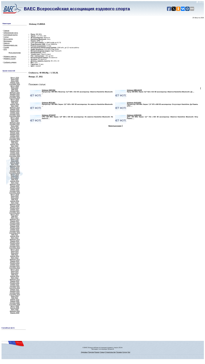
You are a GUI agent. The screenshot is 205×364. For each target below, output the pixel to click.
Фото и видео (8, 39)
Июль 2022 (15, 126)
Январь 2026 (14, 82)
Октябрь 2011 (15, 286)
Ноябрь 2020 (14, 152)
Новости (6, 43)
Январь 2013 (14, 261)
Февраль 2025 (15, 92)
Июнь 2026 (15, 81)
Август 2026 (14, 77)
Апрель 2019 (14, 181)
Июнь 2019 (15, 178)
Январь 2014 (14, 241)
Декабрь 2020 (15, 151)
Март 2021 (14, 146)
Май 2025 (14, 89)
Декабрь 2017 (15, 208)
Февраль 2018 (15, 204)
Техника (119, 352)
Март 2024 (14, 106)
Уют (128, 352)
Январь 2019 (14, 186)
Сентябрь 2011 (14, 288)
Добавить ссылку (9, 58)
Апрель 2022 (14, 127)
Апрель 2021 (14, 144)
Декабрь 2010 (15, 291)
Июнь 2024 (15, 101)
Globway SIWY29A (48, 90)
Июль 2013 (15, 251)
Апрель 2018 (14, 201)
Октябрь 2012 (15, 266)
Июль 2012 (15, 271)
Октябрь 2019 (15, 171)
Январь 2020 (14, 168)
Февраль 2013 (15, 259)
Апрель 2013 (14, 256)
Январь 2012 (14, 281)
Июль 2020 (15, 159)
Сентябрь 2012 (14, 268)
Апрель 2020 (14, 163)
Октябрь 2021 (15, 137)
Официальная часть (10, 33)
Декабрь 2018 (15, 188)
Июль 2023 (15, 119)
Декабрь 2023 (15, 111)
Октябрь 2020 (15, 154)
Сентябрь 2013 (14, 248)
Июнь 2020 (15, 161)
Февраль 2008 (15, 311)
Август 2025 (14, 86)
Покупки (91, 352)
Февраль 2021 (15, 147)
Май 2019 (14, 179)
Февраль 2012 (15, 279)
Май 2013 (14, 254)
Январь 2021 (14, 149)
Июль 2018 (15, 196)
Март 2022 (14, 129)
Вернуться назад (114, 126)
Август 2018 (14, 194)
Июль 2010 (15, 296)
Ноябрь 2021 (14, 136)
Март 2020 (14, 164)
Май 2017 (14, 216)
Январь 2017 (14, 221)
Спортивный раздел (10, 35)
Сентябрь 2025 (14, 84)
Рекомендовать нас (10, 45)
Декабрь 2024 (15, 94)
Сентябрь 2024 (14, 97)
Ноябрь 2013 (14, 244)
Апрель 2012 (14, 276)
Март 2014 (14, 238)
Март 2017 (14, 218)
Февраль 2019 (15, 184)
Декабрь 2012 (15, 263)
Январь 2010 (14, 299)
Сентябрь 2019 (14, 173)
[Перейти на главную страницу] (197, 2)
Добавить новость (9, 56)
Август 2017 (14, 214)
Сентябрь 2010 (14, 294)
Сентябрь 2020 (14, 156)
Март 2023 (14, 121)
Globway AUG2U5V (134, 102)
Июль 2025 (15, 87)
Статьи (6, 37)
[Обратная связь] (200, 2)
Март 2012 (14, 278)
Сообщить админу (9, 62)
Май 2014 (14, 234)
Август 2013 (14, 249)
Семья (102, 352)
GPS (5, 49)
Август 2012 (14, 269)
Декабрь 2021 (15, 134)
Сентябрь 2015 (14, 233)
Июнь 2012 (15, 273)
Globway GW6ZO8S (134, 115)
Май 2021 (14, 142)
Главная (6, 30)
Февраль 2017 (15, 219)
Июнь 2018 (15, 198)
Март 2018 (14, 203)
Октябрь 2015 (15, 231)
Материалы (7, 41)
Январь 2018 (14, 206)
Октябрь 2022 (15, 124)
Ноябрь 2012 (14, 264)
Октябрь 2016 (15, 224)
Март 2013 (14, 258)
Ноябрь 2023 (14, 112)
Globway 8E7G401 (48, 102)
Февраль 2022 (15, 131)
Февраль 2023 (15, 122)
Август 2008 (14, 306)
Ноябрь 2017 (14, 209)
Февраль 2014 (15, 239)
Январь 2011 (14, 289)
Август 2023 (14, 117)
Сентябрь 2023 (14, 116)
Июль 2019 (15, 176)
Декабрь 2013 (15, 243)
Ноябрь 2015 (14, 229)
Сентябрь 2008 (14, 304)
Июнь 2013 (15, 253)
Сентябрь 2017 (14, 213)
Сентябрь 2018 (14, 193)
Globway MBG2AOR (134, 90)
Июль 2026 (15, 79)
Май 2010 (14, 298)
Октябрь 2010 (15, 293)
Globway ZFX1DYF (49, 115)
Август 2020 (14, 158)
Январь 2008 (14, 313)
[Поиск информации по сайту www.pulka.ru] (203, 2)
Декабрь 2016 (15, 223)
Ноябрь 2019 (14, 169)
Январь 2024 (14, 109)
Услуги (124, 352)
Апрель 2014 (14, 236)
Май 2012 (14, 274)
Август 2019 (14, 174)
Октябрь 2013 (15, 246)
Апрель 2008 (14, 308)
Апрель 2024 (14, 104)
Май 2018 (14, 199)
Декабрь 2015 (15, 228)
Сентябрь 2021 (14, 139)
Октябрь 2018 (15, 191)
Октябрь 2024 (15, 96)
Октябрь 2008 (15, 303)
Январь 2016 (14, 226)
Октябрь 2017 (15, 211)
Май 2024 (14, 102)
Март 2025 (14, 91)
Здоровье (84, 352)
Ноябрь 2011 (14, 284)
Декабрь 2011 (14, 283)
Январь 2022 (14, 132)
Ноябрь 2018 (14, 189)
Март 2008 (14, 309)
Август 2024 (14, 99)
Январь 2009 (14, 301)
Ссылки (6, 47)
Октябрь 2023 (15, 114)
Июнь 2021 (15, 141)
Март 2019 (14, 183)
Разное (96, 352)
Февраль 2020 (15, 166)
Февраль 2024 (15, 107)
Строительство (110, 352)
